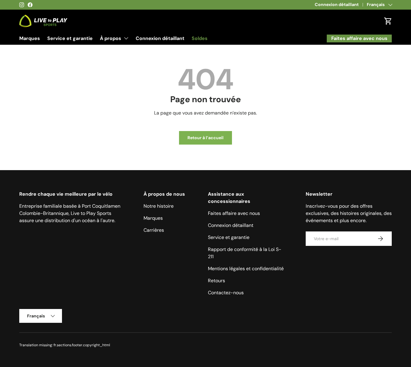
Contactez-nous (226, 292)
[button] (388, 21)
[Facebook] (30, 4)
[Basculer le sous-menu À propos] (126, 38)
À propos (110, 38)
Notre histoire (159, 206)
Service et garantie (70, 38)
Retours (216, 280)
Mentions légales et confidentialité (246, 268)
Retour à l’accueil (205, 137)
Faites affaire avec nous (234, 213)
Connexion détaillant (337, 4)
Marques (29, 38)
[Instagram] (21, 4)
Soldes (200, 38)
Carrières (154, 230)
